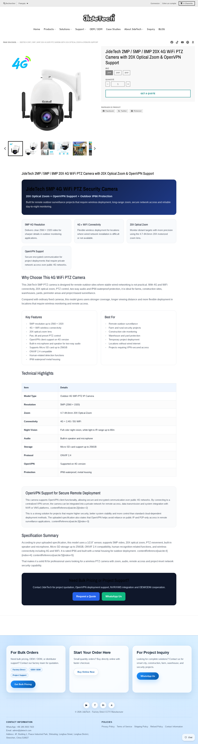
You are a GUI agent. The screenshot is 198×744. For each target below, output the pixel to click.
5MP (118, 73)
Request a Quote (86, 596)
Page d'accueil (9, 42)
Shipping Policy (141, 726)
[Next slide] (95, 148)
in (103, 705)
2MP (109, 73)
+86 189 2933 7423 (25, 727)
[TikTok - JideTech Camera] (177, 42)
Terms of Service (124, 726)
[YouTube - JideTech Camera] (182, 42)
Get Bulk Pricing (23, 684)
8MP (126, 73)
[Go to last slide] (5, 148)
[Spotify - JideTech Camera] (188, 42)
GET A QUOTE (148, 93)
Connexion (155, 3)
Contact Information (174, 726)
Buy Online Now (86, 672)
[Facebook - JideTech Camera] (172, 42)
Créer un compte (169, 3)
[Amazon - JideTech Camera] (193, 42)
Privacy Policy (108, 726)
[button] (15, 148)
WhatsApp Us (113, 596)
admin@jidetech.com (22, 730)
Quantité (109, 79)
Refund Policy (156, 726)
